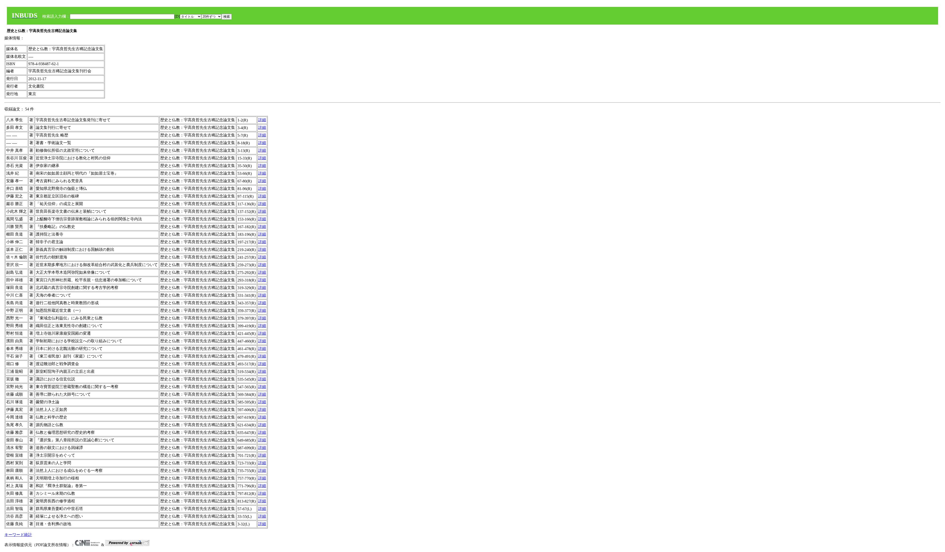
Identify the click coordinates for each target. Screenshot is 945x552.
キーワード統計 (18, 535)
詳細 (262, 120)
